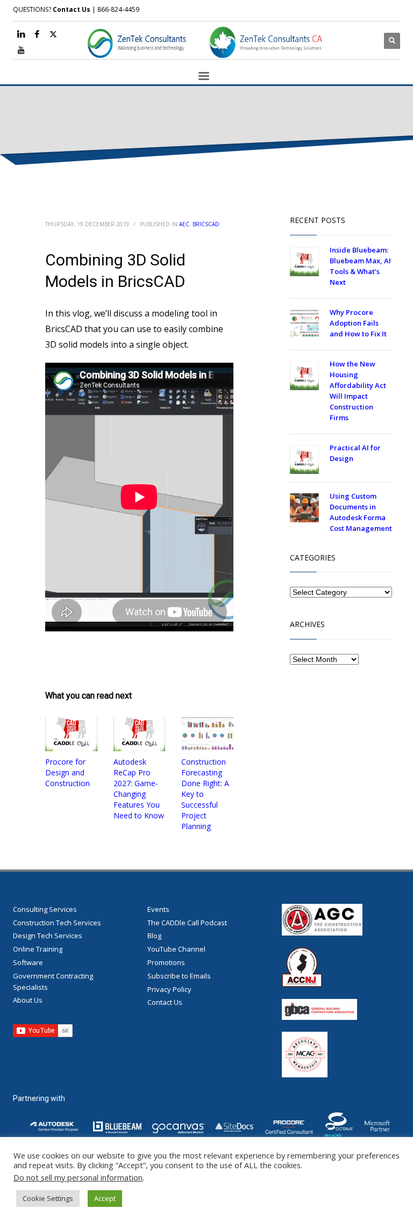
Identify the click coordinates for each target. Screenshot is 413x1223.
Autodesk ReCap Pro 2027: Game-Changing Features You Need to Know (138, 789)
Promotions (166, 962)
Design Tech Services (47, 935)
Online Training (37, 949)
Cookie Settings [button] (48, 1198)
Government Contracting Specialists (53, 981)
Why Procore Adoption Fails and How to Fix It (358, 323)
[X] (53, 34)
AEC (184, 224)
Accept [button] (105, 1198)
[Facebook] (37, 34)
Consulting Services (45, 909)
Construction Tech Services (57, 922)
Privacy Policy (169, 989)
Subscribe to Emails (179, 976)
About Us (27, 1000)
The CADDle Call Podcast (187, 922)
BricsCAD (206, 224)
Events (158, 909)
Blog (154, 935)
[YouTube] (21, 50)
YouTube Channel (176, 949)
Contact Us (71, 9)
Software (28, 962)
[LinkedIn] (21, 34)
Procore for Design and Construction (67, 772)
